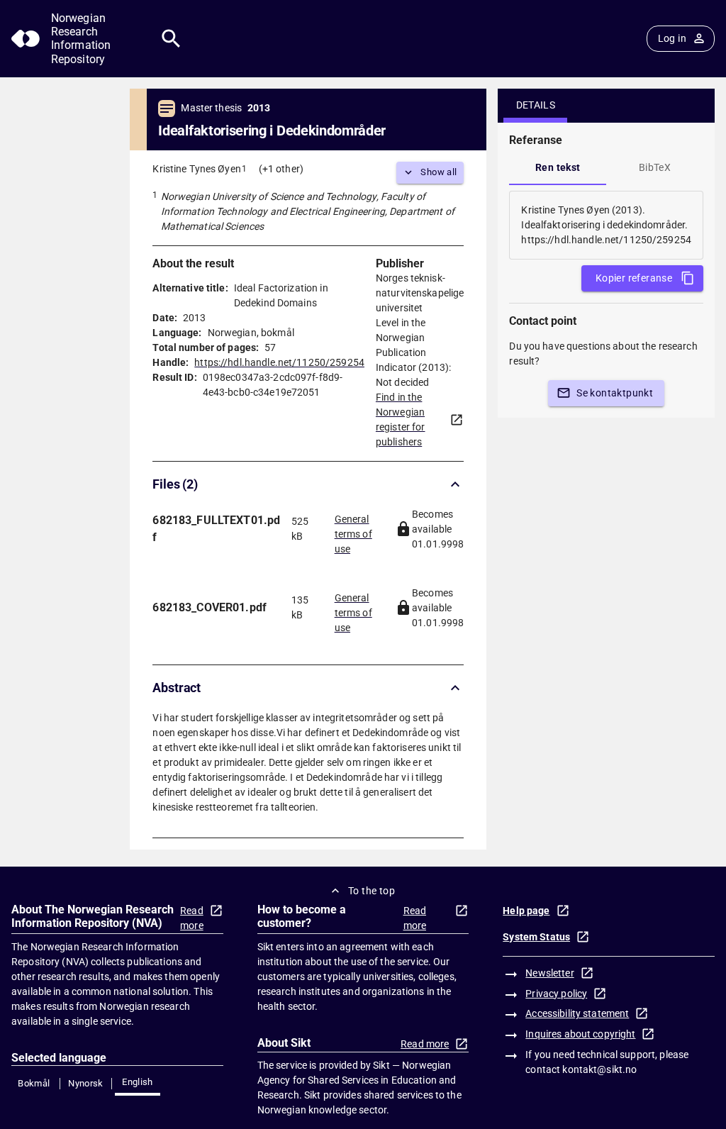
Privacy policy (556, 993)
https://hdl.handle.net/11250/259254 (279, 362)
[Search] (171, 38)
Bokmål (34, 1083)
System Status (536, 936)
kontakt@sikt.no (599, 1069)
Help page (526, 910)
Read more (191, 918)
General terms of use (353, 529)
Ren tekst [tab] (558, 167)
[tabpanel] (606, 225)
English (137, 1082)
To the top (371, 890)
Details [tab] (536, 105)
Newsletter (549, 973)
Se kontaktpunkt (614, 393)
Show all (438, 172)
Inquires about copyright (580, 1034)
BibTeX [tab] (655, 167)
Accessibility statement (577, 1013)
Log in (672, 38)
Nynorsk (86, 1083)
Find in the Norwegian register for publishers (400, 419)
